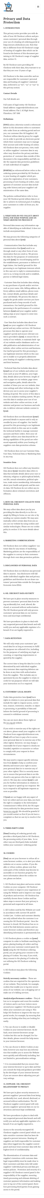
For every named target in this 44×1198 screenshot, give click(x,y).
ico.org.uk (10, 723)
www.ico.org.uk (10, 811)
